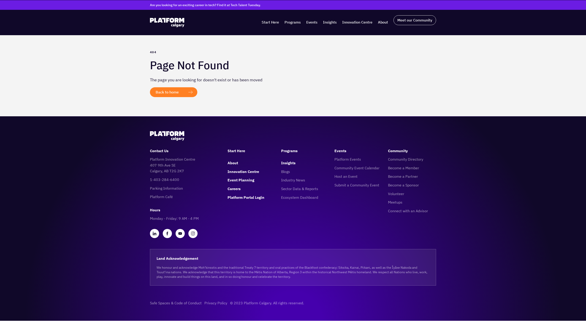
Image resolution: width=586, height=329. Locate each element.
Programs (293, 22)
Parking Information (166, 188)
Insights (330, 22)
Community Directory (405, 159)
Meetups (395, 202)
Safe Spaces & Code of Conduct (176, 303)
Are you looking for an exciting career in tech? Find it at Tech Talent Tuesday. (205, 5)
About (383, 22)
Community (398, 151)
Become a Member (403, 168)
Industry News (293, 180)
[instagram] (193, 233)
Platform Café (161, 196)
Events (311, 22)
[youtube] (180, 233)
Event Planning (241, 180)
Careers (234, 188)
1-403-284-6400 (164, 179)
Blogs (285, 171)
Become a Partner (403, 176)
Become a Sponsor (403, 185)
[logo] (167, 22)
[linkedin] (154, 233)
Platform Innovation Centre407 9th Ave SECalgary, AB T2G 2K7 (172, 165)
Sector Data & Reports (299, 188)
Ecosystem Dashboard (299, 197)
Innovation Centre (357, 22)
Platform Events (347, 159)
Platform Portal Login (246, 197)
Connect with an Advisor (408, 211)
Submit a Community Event (356, 185)
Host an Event (346, 176)
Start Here (270, 22)
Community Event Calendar (357, 168)
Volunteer (396, 193)
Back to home (167, 92)
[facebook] (167, 233)
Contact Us (159, 151)
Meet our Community (414, 20)
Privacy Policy (215, 303)
